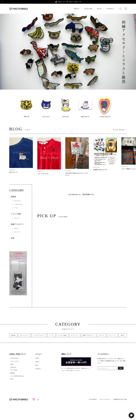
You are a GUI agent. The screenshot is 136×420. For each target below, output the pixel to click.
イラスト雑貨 (16, 214)
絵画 (12, 238)
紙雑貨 (13, 197)
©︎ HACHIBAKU (93, 399)
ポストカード (17, 200)
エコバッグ (17, 218)
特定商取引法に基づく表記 (120, 399)
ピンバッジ (17, 232)
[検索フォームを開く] (120, 9)
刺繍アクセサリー (17, 224)
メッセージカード (18, 204)
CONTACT (110, 8)
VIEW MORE (119, 130)
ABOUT (76, 8)
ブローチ (16, 228)
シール (15, 207)
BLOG (99, 8)
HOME (37, 358)
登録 (121, 368)
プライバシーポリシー (105, 399)
